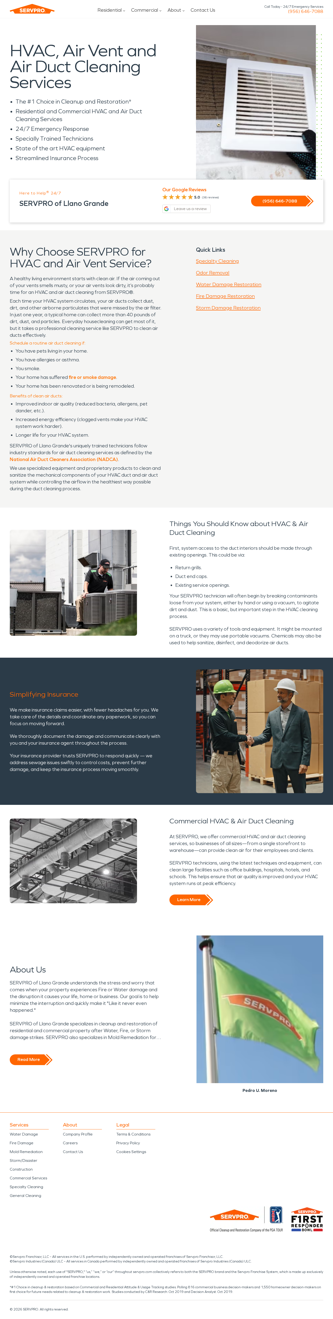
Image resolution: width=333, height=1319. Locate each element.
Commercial (144, 10)
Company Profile (78, 1134)
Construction (21, 1169)
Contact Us (203, 10)
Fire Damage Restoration (225, 296)
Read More (29, 1059)
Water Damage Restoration (228, 284)
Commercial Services (28, 1178)
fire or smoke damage (92, 377)
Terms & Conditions (133, 1134)
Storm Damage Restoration (228, 308)
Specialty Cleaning (217, 261)
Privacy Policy (128, 1143)
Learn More (188, 899)
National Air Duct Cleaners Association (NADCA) (64, 459)
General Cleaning (25, 1195)
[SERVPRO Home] (32, 9)
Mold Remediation (26, 1151)
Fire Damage (21, 1143)
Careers (70, 1143)
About (174, 10)
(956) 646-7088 (305, 11)
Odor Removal (212, 273)
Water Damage (24, 1134)
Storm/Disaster (23, 1160)
